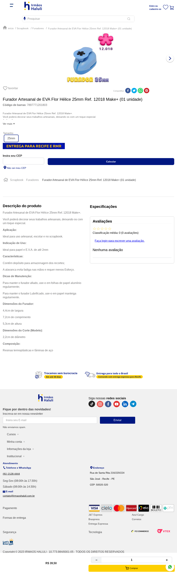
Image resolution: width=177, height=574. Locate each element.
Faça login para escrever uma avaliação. (120, 240)
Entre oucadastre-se (155, 7)
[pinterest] (146, 91)
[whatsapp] (140, 91)
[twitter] (134, 91)
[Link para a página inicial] (9, 28)
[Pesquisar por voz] (24, 18)
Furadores (38, 28)
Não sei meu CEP (16, 168)
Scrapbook (23, 28)
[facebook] (128, 91)
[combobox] (88, 19)
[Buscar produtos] (129, 19)
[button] (11, 138)
